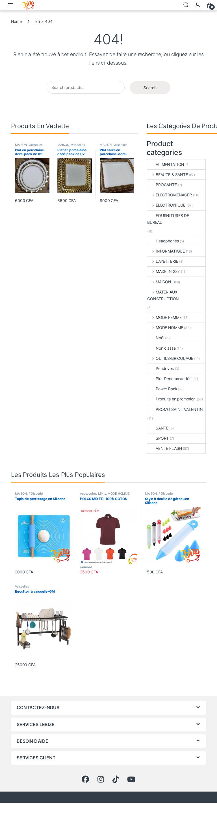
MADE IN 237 (168, 271)
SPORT (162, 438)
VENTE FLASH (169, 448)
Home (16, 21)
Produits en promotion (176, 398)
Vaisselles (36, 145)
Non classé (166, 348)
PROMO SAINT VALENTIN (179, 409)
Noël (160, 337)
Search (186, 5)
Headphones (167, 240)
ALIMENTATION (170, 164)
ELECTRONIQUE (170, 205)
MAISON (21, 145)
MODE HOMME (169, 327)
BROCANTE (166, 184)
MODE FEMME (168, 317)
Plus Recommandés (173, 378)
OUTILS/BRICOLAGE (174, 358)
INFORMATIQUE (170, 251)
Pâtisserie (36, 494)
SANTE (162, 428)
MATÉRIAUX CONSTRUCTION (163, 295)
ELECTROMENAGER (174, 194)
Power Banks (167, 388)
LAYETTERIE (167, 261)
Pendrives (165, 368)
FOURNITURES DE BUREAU (168, 219)
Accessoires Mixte (93, 494)
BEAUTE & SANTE (172, 174)
